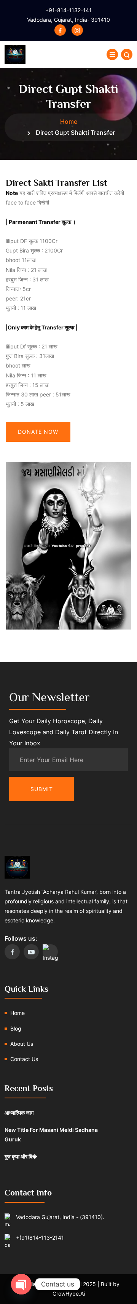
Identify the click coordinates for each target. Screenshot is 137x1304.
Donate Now (38, 431)
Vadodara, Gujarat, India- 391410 (68, 19)
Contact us (24, 1059)
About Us (21, 1043)
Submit (41, 789)
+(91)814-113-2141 (40, 1237)
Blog (15, 1028)
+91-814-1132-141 (68, 10)
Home (68, 121)
